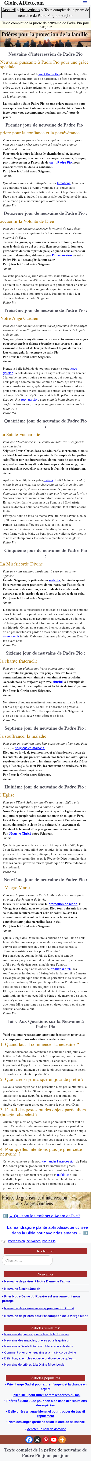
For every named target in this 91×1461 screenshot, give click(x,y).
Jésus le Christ (20, 833)
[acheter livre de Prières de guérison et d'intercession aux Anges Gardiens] (45, 1208)
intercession (16, 1241)
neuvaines (33, 1241)
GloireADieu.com (24, 2)
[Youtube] (54, 1439)
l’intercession (62, 255)
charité (57, 682)
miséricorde (11, 636)
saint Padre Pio (48, 74)
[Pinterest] (45, 1439)
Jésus (48, 480)
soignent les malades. (30, 748)
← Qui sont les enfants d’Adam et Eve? (44, 1216)
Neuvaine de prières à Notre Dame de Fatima (37, 1281)
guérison (63, 1174)
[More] (62, 1439)
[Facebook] (29, 1439)
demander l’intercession (58, 1161)
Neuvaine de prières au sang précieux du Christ (39, 1308)
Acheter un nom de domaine (46, 1429)
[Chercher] (84, 1260)
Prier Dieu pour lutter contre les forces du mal (46, 1395)
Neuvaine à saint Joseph (22, 1288)
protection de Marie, (63, 904)
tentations (63, 183)
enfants (54, 580)
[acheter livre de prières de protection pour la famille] (45, 46)
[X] (37, 1439)
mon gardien (29, 399)
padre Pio (48, 1241)
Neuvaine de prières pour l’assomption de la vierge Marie (46, 1316)
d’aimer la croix (61, 969)
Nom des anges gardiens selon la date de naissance (46, 1422)
